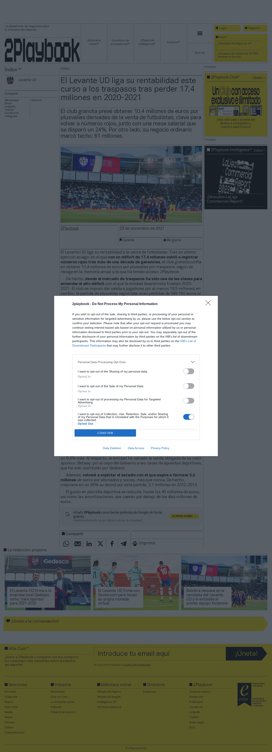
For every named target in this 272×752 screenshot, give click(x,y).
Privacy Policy (160, 448)
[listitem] (136, 362)
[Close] (209, 304)
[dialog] (136, 376)
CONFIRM (105, 433)
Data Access (136, 448)
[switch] (188, 371)
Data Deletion (112, 448)
